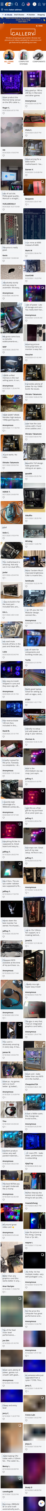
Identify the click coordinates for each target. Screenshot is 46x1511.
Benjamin (29, 199)
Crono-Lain (30, 1416)
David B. (6, 731)
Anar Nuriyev (8, 1286)
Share (40, 26)
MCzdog (28, 541)
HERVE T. (6, 492)
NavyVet (29, 354)
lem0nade (29, 581)
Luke (5, 652)
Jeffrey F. (6, 852)
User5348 (29, 275)
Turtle (28, 660)
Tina (4, 1121)
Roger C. (6, 107)
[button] (23, 10)
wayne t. (29, 1242)
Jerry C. (6, 1413)
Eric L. (5, 612)
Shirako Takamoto (11, 462)
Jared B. (28, 940)
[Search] (16, 4)
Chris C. (28, 130)
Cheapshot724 (31, 1084)
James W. (7, 1052)
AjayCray (29, 1163)
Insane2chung (31, 1203)
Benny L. (6, 1465)
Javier (5, 572)
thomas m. (30, 739)
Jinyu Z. (28, 1445)
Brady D (28, 1474)
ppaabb (28, 473)
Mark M (28, 250)
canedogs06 (8, 1490)
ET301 (27, 699)
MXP (5, 347)
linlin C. (6, 532)
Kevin (5, 255)
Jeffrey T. (6, 931)
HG (4, 150)
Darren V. (29, 169)
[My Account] (39, 4)
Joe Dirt (6, 1340)
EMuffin (28, 515)
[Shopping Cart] (43, 4)
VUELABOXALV (9, 204)
